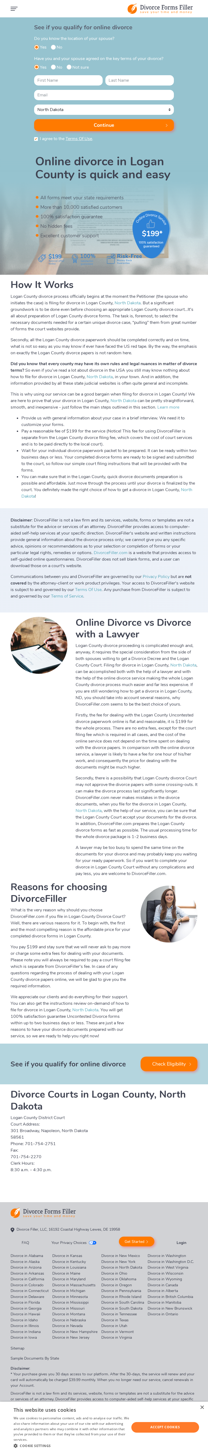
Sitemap (17, 1348)
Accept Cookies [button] (165, 1427)
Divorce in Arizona (26, 1267)
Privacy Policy (156, 577)
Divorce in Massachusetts (74, 1285)
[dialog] (104, 1427)
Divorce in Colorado (27, 1285)
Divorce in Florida (25, 1302)
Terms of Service (67, 596)
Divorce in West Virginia (168, 1267)
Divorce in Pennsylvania (121, 1290)
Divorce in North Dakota (121, 1267)
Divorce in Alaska (25, 1261)
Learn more (168, 407)
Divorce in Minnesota (70, 1296)
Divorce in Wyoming (165, 1279)
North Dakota (128, 303)
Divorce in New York (118, 1261)
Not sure (80, 67)
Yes (43, 47)
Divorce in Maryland (69, 1279)
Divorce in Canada (163, 1285)
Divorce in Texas (115, 1320)
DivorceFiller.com (111, 553)
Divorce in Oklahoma (118, 1279)
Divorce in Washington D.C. (171, 1261)
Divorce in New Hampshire (75, 1331)
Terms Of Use (79, 139)
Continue (104, 125)
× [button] (202, 1407)
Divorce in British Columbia (170, 1296)
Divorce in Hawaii (25, 1314)
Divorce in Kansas (67, 1255)
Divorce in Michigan (68, 1290)
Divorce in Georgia (26, 1308)
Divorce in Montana (68, 1314)
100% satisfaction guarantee (71, 216)
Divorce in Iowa (24, 1337)
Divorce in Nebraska (69, 1320)
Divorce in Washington (167, 1255)
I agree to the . (66, 139)
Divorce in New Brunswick (170, 1308)
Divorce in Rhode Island (121, 1296)
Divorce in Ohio (114, 1273)
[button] (71, 1445)
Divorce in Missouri (68, 1308)
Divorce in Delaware (27, 1296)
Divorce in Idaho (24, 1320)
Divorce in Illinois (25, 1325)
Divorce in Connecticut (30, 1290)
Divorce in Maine (66, 1273)
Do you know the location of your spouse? (74, 39)
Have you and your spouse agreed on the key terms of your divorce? (98, 59)
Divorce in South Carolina (122, 1302)
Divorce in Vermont (117, 1331)
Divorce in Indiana (26, 1331)
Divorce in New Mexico (120, 1255)
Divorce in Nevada (67, 1325)
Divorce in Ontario (163, 1314)
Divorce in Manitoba (164, 1302)
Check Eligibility (169, 1064)
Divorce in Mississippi (70, 1302)
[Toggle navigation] (14, 9)
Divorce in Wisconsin (165, 1273)
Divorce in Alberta (163, 1290)
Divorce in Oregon (116, 1285)
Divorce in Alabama (27, 1255)
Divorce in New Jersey (70, 1337)
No (59, 47)
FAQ (25, 1242)
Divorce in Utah (114, 1325)
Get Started (134, 1241)
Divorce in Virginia (116, 1337)
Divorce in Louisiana (69, 1267)
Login (181, 1242)
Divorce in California (27, 1279)
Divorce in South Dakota (121, 1308)
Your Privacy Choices (69, 1242)
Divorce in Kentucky (69, 1261)
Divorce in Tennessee (119, 1314)
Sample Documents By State (35, 1358)
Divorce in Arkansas (27, 1273)
